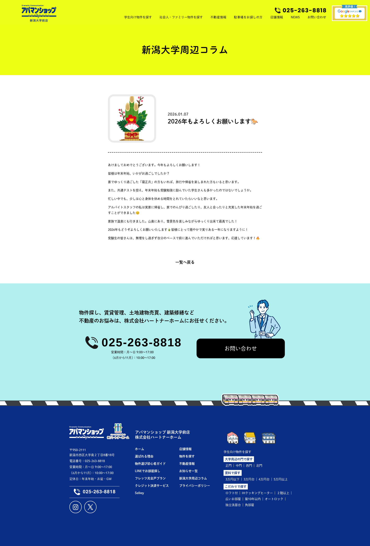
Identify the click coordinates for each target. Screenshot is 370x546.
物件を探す (187, 456)
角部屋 (249, 504)
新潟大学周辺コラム (193, 478)
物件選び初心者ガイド (150, 463)
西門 (249, 465)
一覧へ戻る (185, 262)
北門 (259, 465)
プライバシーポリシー (194, 485)
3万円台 (249, 479)
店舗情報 (276, 17)
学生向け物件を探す (237, 451)
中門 (239, 465)
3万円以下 (232, 479)
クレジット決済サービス (152, 485)
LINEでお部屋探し (147, 470)
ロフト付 (231, 492)
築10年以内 (253, 498)
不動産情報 (218, 17)
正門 (228, 465)
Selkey (139, 492)
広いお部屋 (233, 498)
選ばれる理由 (144, 456)
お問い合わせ (241, 348)
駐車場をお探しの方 (248, 17)
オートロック (274, 498)
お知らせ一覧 (188, 470)
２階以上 (283, 492)
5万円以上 (281, 479)
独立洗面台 (233, 504)
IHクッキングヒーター (257, 492)
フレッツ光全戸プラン (150, 478)
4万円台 (264, 479)
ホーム (139, 448)
